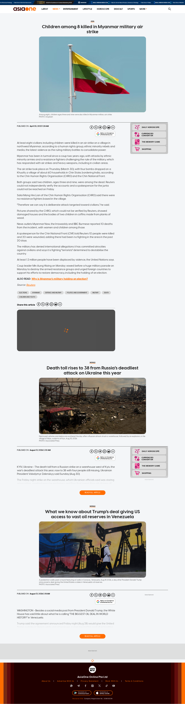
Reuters (30, 284)
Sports (131, 9)
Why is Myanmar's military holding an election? (60, 278)
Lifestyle (87, 9)
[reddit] (109, 127)
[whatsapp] (104, 127)
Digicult (118, 9)
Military (95, 293)
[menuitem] (44, 9)
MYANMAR (36, 293)
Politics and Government (77, 293)
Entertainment (70, 9)
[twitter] (96, 127)
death (106, 293)
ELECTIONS (23, 293)
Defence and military (53, 293)
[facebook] (91, 127)
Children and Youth (27, 297)
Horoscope (103, 9)
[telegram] (100, 127)
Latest (45, 9)
